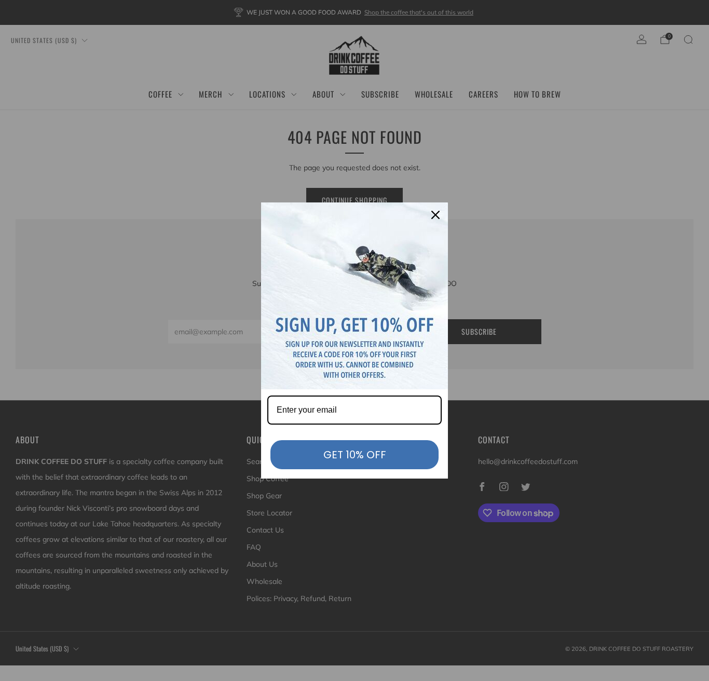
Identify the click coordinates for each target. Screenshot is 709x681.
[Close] (435, 214)
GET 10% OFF (354, 454)
